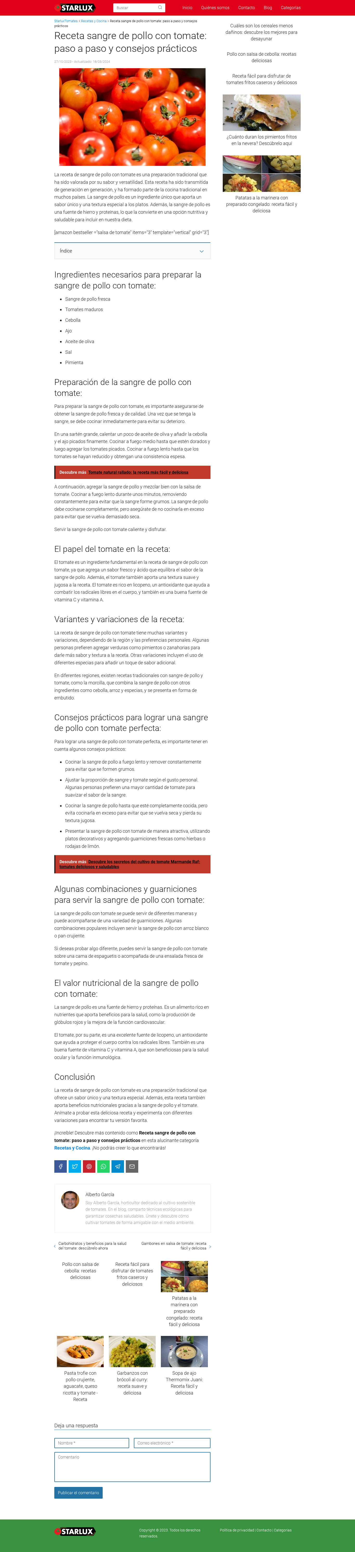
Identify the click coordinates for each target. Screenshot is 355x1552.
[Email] (132, 1166)
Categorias (283, 1530)
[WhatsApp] (103, 1166)
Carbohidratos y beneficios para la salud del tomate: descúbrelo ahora (92, 1246)
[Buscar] (160, 7)
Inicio (187, 7)
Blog (268, 7)
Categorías (291, 7)
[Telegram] (117, 1166)
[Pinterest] (89, 1166)
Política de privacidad (237, 1530)
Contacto (246, 7)
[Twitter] (75, 1166)
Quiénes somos (215, 7)
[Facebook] (60, 1166)
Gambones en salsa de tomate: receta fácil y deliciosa (173, 1246)
